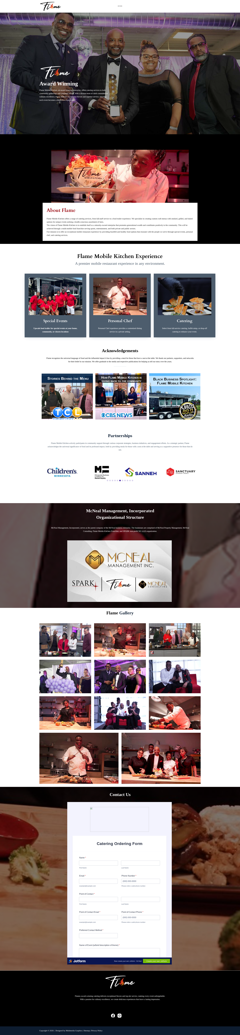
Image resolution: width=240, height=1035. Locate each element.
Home (120, 6)
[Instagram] (120, 1016)
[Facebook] (113, 1016)
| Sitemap (86, 1031)
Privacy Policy (96, 1031)
